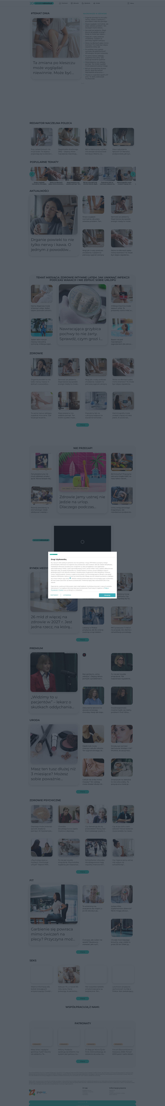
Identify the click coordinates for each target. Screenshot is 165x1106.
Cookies (61, 590)
